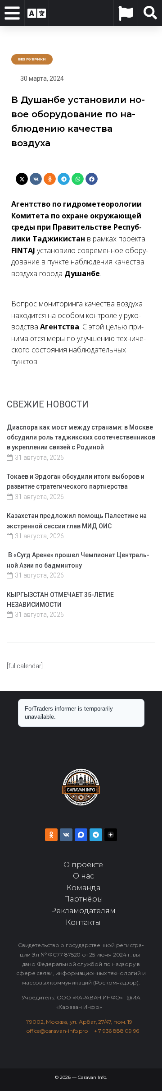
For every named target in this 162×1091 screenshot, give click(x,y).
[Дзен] (110, 834)
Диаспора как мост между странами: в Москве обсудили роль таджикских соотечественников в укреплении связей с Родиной (81, 437)
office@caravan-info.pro (60, 1030)
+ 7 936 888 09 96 (117, 1030)
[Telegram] (96, 834)
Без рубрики (32, 59)
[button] (22, 179)
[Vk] (66, 834)
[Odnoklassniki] (51, 834)
